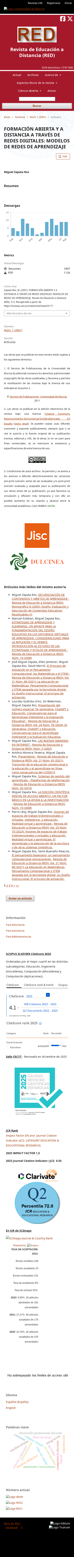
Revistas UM (35, 3)
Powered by (20, 1245)
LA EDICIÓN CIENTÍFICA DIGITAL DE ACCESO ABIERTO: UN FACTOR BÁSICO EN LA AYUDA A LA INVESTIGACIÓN (40, 796)
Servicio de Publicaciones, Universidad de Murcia (38, 396)
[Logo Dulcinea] (37, 560)
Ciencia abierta (28, 91)
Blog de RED (12, 1523)
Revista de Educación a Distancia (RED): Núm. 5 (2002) (37, 746)
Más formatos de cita (19, 313)
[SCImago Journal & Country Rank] (29, 1238)
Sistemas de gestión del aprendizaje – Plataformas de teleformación (41, 778)
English (11, 1408)
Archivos (33, 75)
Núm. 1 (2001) (38, 117)
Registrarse (53, 3)
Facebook (12, 1527)
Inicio (7, 117)
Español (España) (17, 1402)
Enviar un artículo (20, 898)
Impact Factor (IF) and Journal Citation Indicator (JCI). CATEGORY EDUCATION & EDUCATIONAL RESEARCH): (32, 1140)
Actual (17, 75)
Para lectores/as (15, 924)
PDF (64, 156)
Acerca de (52, 75)
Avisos (52, 91)
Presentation (27, 756)
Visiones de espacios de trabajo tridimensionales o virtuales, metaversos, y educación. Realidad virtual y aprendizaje (40, 817)
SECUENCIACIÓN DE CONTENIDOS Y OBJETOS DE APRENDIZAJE (40, 597)
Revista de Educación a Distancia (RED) (37, 52)
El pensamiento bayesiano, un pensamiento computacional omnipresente (41, 857)
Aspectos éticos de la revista (36, 83)
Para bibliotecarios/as (18, 936)
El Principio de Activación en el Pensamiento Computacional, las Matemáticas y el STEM (40, 670)
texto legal (21, 423)
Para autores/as (15, 930)
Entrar (68, 3)
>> (17, 885)
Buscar (37, 105)
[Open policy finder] (37, 534)
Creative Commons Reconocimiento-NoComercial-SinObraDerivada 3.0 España (37, 418)
